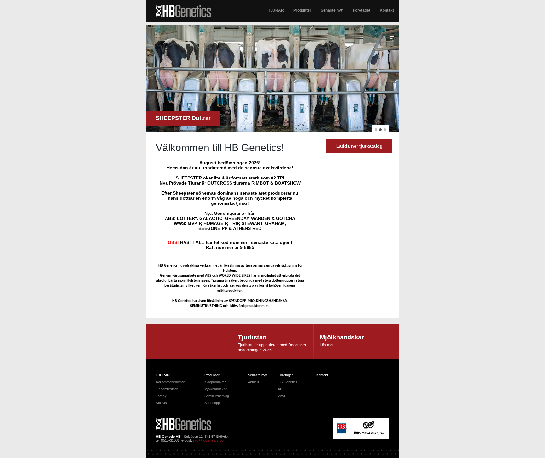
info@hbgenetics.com (209, 440)
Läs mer (327, 345)
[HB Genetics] (183, 11)
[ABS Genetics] (342, 432)
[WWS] (369, 433)
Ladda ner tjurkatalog (359, 146)
